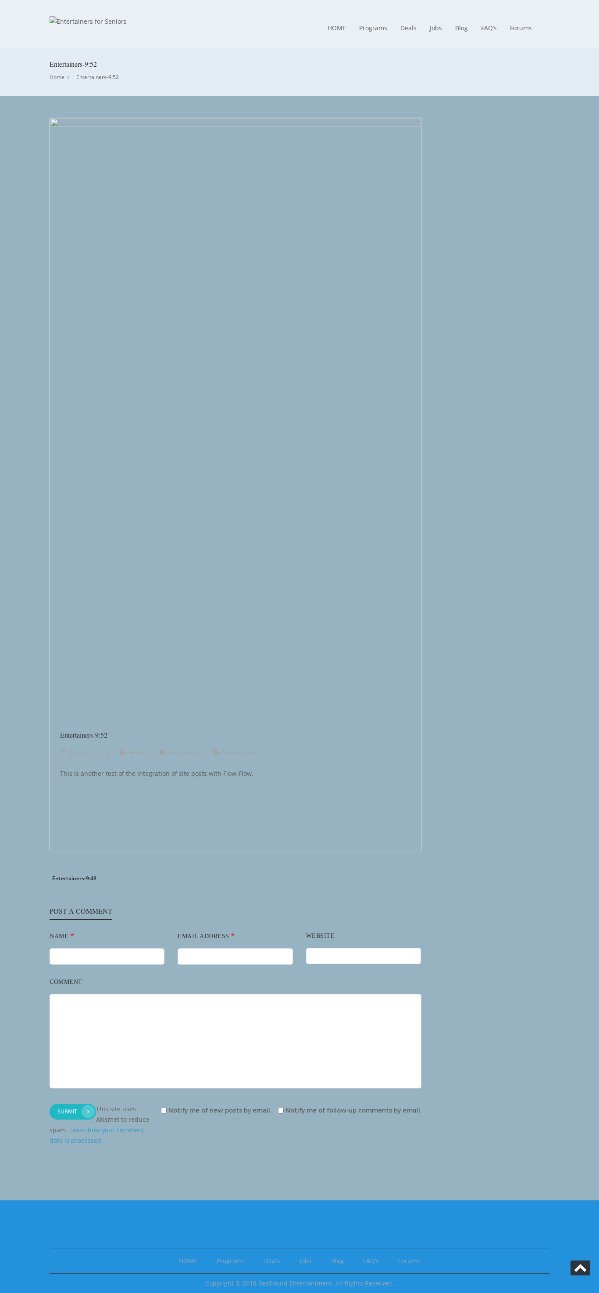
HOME (337, 28)
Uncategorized (241, 752)
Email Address (206, 936)
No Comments (185, 752)
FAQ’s (489, 28)
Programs (373, 28)
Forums (521, 28)
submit (67, 1111)
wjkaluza (138, 752)
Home (57, 77)
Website (320, 936)
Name (62, 936)
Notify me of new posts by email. (219, 1110)
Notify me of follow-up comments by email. (353, 1110)
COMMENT (66, 982)
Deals (408, 28)
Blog (461, 28)
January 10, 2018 (89, 752)
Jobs (436, 28)
